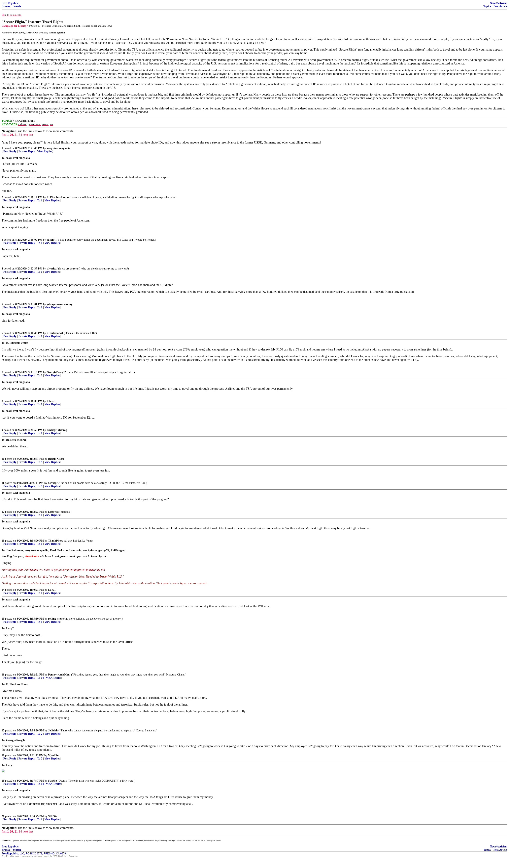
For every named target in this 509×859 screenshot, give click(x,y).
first (4, 134)
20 (3, 816)
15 (3, 618)
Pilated (51, 401)
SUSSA (52, 816)
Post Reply (9, 151)
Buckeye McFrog (57, 430)
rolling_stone (56, 618)
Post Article (500, 6)
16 (3, 674)
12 (3, 511)
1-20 (10, 134)
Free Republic (10, 3)
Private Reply (26, 151)
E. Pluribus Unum (58, 197)
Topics (487, 6)
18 (3, 755)
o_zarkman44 (55, 333)
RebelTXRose (56, 458)
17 (3, 730)
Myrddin (53, 755)
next (25, 134)
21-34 (18, 134)
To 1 (39, 200)
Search (17, 6)
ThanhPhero (55, 540)
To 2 (39, 375)
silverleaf (52, 268)
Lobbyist (53, 511)
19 (3, 780)
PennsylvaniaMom (59, 674)
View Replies (44, 151)
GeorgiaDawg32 (56, 372)
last (31, 134)
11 (3, 482)
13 (3, 540)
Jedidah (53, 730)
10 (3, 458)
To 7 (39, 758)
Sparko (52, 780)
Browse (6, 6)
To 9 (39, 462)
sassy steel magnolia (58, 148)
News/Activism (498, 3)
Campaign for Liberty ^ (15, 25)
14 (3, 589)
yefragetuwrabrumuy (59, 304)
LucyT (52, 589)
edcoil (50, 239)
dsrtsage (53, 482)
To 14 (40, 677)
